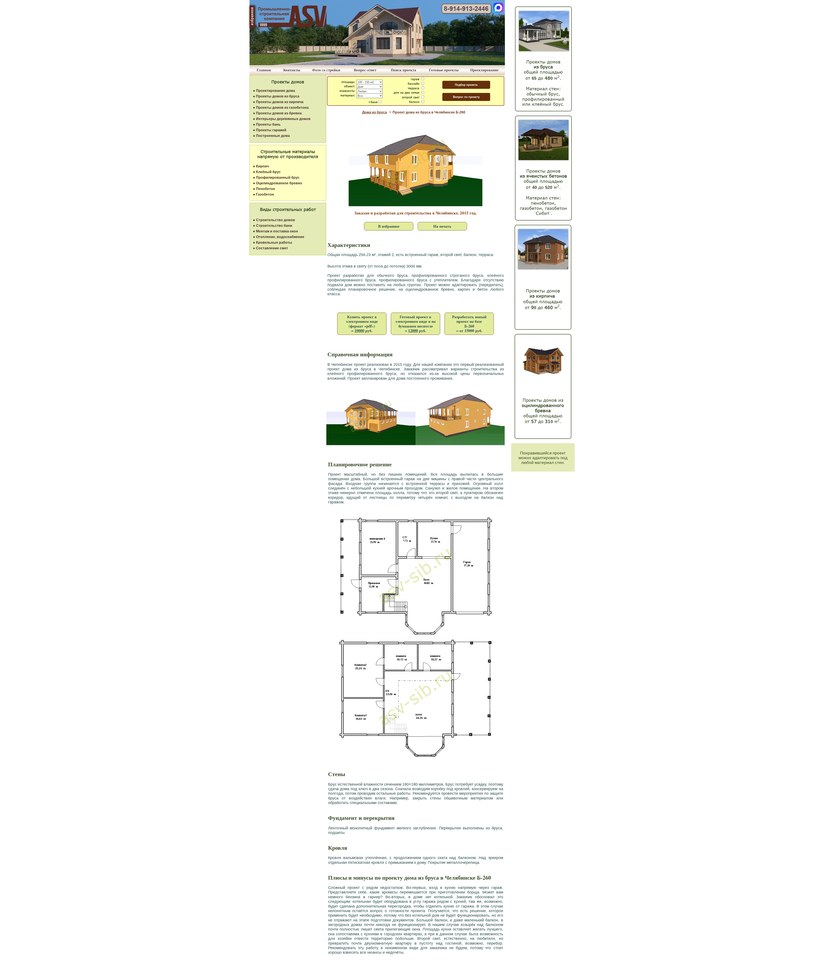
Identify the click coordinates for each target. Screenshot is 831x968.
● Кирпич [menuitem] (261, 166)
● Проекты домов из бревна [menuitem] (277, 113)
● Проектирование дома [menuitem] (274, 90)
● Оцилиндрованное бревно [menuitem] (277, 183)
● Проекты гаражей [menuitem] (269, 130)
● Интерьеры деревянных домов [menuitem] (282, 119)
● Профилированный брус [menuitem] (276, 177)
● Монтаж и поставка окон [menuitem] (275, 231)
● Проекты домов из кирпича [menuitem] (278, 102)
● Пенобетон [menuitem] (264, 189)
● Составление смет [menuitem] (270, 248)
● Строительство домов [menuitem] (274, 220)
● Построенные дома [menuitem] (271, 136)
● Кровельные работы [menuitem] (272, 242)
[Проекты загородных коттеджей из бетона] (543, 159)
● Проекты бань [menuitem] (267, 124)
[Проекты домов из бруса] (544, 50)
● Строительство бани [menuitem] (272, 225)
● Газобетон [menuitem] (263, 194)
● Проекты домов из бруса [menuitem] (276, 96)
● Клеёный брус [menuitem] (267, 172)
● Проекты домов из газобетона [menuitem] (281, 107)
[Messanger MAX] (498, 12)
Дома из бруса (374, 112)
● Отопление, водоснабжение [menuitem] (278, 237)
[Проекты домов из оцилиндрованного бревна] (542, 380)
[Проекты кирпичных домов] (543, 268)
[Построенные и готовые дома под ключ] (377, 64)
